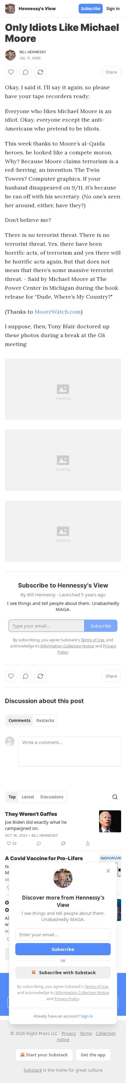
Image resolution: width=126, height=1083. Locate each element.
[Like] (11, 72)
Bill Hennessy (33, 52)
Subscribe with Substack (67, 972)
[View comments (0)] (26, 72)
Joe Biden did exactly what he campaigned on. (36, 825)
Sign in (113, 8)
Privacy (68, 1033)
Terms (86, 1033)
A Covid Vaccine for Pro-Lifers (44, 858)
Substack (33, 1070)
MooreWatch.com (58, 311)
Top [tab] (12, 797)
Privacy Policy (66, 998)
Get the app (93, 1055)
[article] (63, 828)
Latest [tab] (28, 797)
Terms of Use (96, 986)
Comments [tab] (19, 720)
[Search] (115, 797)
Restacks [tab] (45, 720)
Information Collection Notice (82, 992)
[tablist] (31, 720)
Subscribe (90, 8)
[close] (108, 871)
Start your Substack (47, 1055)
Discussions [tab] (51, 797)
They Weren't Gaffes (31, 814)
